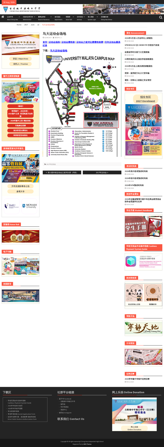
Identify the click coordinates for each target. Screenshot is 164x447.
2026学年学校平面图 (15, 408)
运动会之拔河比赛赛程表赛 (89, 42)
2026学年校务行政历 (15, 406)
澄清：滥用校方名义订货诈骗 (137, 73)
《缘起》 (20, 106)
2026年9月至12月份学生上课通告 (139, 38)
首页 (45, 42)
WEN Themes (87, 444)
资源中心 (64, 410)
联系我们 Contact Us (70, 419)
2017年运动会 (51, 164)
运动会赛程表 (68, 42)
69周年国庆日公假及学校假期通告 (139, 59)
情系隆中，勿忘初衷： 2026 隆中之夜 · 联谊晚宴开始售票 (20, 113)
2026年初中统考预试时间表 (136, 178)
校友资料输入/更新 (134, 304)
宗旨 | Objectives (20, 58)
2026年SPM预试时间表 (134, 185)
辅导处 (63, 404)
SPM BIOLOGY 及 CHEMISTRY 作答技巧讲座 (142, 45)
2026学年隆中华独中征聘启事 (137, 379)
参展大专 (21, 191)
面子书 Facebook (65, 399)
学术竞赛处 (65, 407)
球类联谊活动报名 (20, 135)
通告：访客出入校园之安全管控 (138, 80)
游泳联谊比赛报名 (20, 130)
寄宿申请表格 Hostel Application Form (22, 414)
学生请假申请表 (13, 411)
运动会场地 (54, 42)
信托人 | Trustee (20, 64)
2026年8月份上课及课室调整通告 (139, 66)
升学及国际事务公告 (20, 186)
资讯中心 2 (58, 38)
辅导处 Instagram (65, 413)
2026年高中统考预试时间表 (136, 171)
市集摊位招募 (20, 125)
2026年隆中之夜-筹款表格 (20, 120)
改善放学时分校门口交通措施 (137, 52)
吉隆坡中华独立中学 (68, 401)
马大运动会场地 (58, 50)
